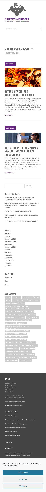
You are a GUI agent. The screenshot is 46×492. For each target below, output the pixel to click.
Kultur (23, 334)
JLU (27, 317)
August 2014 (9, 244)
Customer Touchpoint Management (16, 424)
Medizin (28, 351)
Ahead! (36, 297)
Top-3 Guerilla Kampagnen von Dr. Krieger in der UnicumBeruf (21, 151)
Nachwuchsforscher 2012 (15, 354)
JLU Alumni (35, 317)
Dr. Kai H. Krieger (16, 311)
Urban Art (33, 357)
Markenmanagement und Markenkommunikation (21, 420)
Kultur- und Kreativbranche (16, 337)
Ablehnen (23, 479)
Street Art (23, 357)
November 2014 (10, 242)
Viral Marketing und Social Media (15, 427)
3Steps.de (8, 442)
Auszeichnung (34, 300)
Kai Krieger (22, 323)
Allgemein (8, 277)
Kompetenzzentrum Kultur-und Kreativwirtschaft (17, 327)
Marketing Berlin (12, 348)
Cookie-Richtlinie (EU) (12, 435)
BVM (6, 311)
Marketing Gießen (27, 348)
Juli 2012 (8, 263)
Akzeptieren (23, 473)
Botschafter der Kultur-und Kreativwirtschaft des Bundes (17, 307)
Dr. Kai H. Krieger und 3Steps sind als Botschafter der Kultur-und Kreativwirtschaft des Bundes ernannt (22, 205)
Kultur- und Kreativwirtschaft (17, 342)
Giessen (16, 314)
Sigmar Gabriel (11, 357)
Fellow (8, 314)
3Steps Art (16, 297)
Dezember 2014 (10, 239)
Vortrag (22, 360)
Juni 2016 (8, 236)
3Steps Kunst (27, 297)
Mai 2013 (8, 252)
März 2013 (8, 255)
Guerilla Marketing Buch (14, 317)
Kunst (33, 342)
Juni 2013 (8, 250)
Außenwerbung (11, 303)
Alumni (7, 300)
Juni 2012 (8, 266)
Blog (6, 281)
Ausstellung (22, 300)
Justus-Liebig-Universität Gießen (18, 320)
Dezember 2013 (10, 247)
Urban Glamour (11, 360)
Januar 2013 (9, 258)
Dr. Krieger (29, 311)
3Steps (7, 297)
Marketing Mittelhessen (14, 351)
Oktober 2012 (9, 260)
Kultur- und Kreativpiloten (15, 340)
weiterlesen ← (9, 115)
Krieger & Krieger (12, 334)
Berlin (22, 303)
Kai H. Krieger (10, 323)
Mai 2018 (8, 234)
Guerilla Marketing (28, 314)
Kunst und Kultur (12, 345)
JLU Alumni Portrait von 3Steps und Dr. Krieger (21, 221)
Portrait (30, 354)
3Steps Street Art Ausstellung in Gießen (19, 93)
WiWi (29, 360)
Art (13, 300)
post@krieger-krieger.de (17, 401)
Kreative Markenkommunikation (17, 331)
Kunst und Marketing (29, 345)
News (7, 285)
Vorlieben (23, 486)
